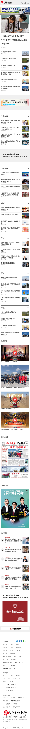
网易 (20, 656)
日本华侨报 (4, 437)
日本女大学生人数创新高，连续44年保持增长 (10, 142)
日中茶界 (10, 681)
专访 (2, 238)
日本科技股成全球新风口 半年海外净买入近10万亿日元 (13, 578)
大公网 (11, 647)
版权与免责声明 (16, 707)
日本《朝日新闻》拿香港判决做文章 (10, 292)
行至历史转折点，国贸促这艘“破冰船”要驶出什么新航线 (10, 257)
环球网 (5, 653)
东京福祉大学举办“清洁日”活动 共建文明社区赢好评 (10, 180)
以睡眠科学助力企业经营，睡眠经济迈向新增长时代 (10, 243)
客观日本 (5, 665)
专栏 (20, 678)
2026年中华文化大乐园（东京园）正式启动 (12, 429)
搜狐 (15, 656)
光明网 (5, 647)
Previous (2, 459)
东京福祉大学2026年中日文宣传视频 (10, 222)
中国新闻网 (12, 653)
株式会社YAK (18, 662)
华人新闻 (4, 168)
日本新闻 (4, 116)
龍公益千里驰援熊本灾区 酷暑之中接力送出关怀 (13, 387)
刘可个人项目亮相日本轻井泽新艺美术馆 (10, 173)
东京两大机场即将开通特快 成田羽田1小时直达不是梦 (13, 587)
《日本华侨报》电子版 (8, 684)
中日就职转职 (6, 704)
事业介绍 (13, 698)
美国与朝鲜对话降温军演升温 (9, 52)
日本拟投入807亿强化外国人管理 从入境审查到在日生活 (11, 128)
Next (27, 459)
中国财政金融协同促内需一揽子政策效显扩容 (10, 87)
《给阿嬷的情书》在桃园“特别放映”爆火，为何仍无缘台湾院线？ (10, 194)
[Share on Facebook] (21, 642)
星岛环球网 (13, 659)
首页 (4, 675)
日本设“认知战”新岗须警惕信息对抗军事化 (10, 285)
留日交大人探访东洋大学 (8, 65)
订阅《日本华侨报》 (15, 701)
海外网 (11, 650)
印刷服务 (5, 701)
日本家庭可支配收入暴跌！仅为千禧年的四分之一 (10, 208)
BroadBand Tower (7, 662)
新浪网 (17, 644)
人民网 (5, 650)
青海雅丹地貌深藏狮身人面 (8, 408)
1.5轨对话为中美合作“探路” (9, 79)
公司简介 (5, 698)
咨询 (25, 2)
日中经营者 (23, 4)
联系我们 (15, 704)
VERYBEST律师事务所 (9, 668)
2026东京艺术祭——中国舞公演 (9, 361)
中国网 (11, 644)
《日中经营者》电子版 (8, 687)
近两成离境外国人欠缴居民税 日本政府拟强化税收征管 (13, 550)
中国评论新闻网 (7, 656)
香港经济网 (18, 647)
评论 (2, 273)
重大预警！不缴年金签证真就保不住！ (10, 229)
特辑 (2, 308)
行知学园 (13, 665)
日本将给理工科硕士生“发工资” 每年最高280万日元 (14, 40)
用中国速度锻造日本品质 (8, 263)
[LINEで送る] (25, 642)
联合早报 (5, 659)
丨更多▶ (27, 116)
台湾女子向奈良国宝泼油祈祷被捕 (10, 186)
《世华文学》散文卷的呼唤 (8, 59)
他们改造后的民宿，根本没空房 (9, 214)
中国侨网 (18, 650)
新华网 (5, 644)
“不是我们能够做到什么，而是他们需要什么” (10, 250)
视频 (2, 203)
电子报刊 (21, 2)
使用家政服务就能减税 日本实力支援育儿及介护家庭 (10, 73)
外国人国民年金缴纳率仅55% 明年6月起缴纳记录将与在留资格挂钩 (13, 541)
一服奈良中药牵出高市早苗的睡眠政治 (10, 298)
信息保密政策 (6, 707)
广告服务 (20, 698)
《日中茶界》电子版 (8, 691)
